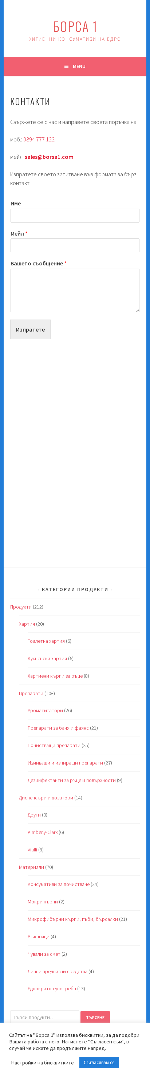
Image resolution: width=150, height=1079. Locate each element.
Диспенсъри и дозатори (46, 797)
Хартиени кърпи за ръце (55, 676)
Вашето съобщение (39, 263)
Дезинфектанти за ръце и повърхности (72, 780)
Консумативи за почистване (59, 884)
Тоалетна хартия (46, 641)
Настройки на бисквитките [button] (42, 1062)
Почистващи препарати (54, 745)
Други (34, 814)
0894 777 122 (39, 139)
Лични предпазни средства (57, 971)
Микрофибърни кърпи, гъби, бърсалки (73, 919)
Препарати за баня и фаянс (58, 728)
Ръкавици (39, 936)
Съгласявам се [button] (99, 1062)
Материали (31, 867)
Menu (79, 66)
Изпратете (30, 329)
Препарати (31, 693)
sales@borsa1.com (49, 156)
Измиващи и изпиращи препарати (65, 762)
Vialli (32, 849)
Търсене (95, 1017)
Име (16, 203)
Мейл (19, 233)
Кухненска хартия (47, 658)
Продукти (21, 606)
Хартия (27, 624)
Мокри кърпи (43, 901)
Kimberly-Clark (43, 832)
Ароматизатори (45, 710)
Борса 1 (75, 26)
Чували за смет (44, 954)
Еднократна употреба (52, 988)
